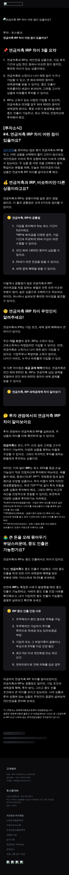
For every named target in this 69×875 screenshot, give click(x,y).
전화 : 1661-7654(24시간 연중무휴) (20, 774)
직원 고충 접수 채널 (15, 854)
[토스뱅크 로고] (13, 3)
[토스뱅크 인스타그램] (17, 862)
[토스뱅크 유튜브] (8, 862)
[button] (63, 4)
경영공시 (10, 849)
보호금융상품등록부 (15, 830)
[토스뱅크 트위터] (21, 862)
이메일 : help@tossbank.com (18, 780)
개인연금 (8, 150)
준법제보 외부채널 (15, 844)
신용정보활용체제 (14, 820)
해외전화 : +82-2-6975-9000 (18, 777)
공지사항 (10, 839)
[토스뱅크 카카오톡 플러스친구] (12, 862)
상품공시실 (11, 834)
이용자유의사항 (13, 825)
